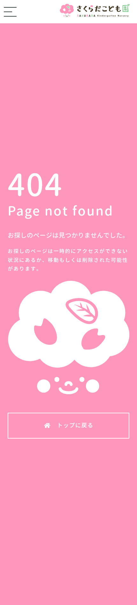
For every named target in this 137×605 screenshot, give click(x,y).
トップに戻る (75, 425)
